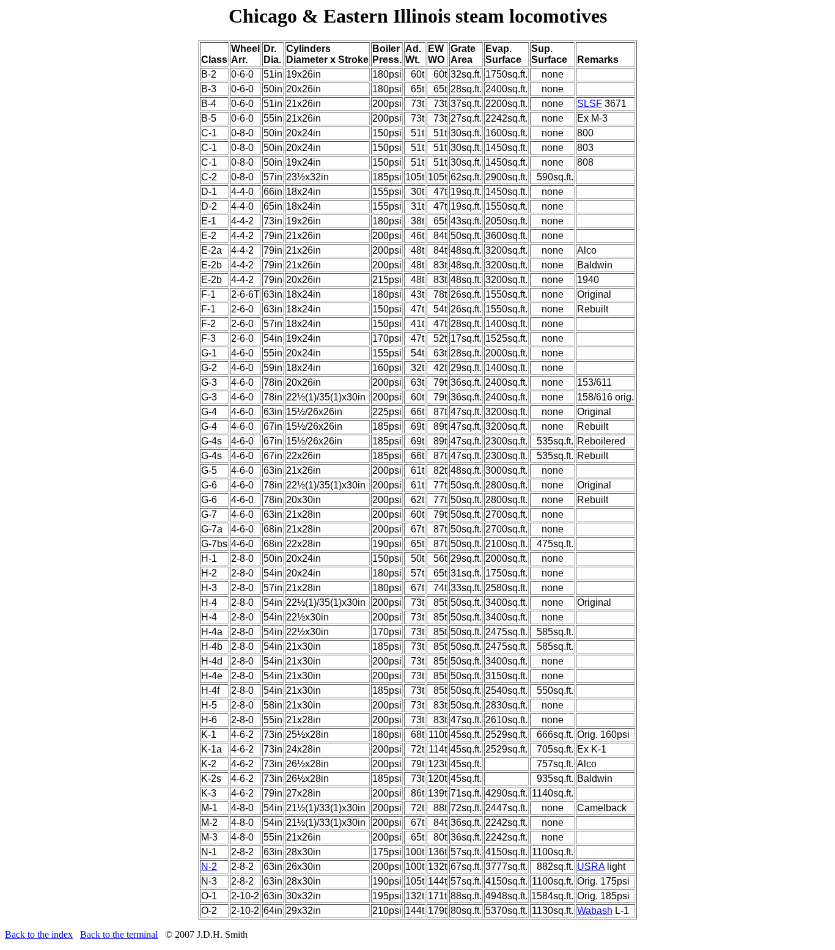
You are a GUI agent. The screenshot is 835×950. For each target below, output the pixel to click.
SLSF (589, 103)
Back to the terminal (119, 934)
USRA (591, 866)
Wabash (594, 910)
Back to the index (39, 934)
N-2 (209, 866)
